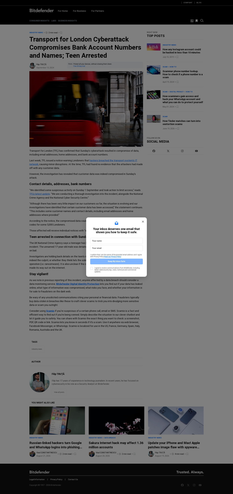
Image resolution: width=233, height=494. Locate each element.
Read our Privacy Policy (112, 257)
